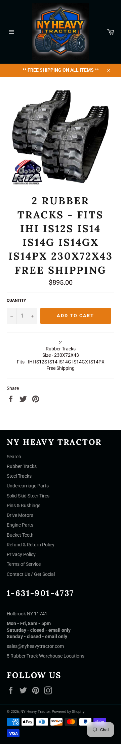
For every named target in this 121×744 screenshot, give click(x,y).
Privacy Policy (21, 554)
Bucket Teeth (20, 535)
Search (14, 456)
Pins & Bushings (23, 505)
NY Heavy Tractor (35, 711)
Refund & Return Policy (30, 544)
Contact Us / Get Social (31, 574)
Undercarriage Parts (28, 485)
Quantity (16, 300)
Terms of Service (24, 564)
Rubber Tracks (22, 466)
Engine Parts (20, 525)
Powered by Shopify (68, 711)
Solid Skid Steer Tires (28, 495)
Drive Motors (20, 515)
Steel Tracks (19, 476)
